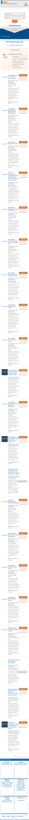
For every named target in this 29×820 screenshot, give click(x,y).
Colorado (21, 764)
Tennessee (7, 798)
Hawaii (11, 764)
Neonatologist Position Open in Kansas (12, 340)
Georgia (7, 801)
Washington (4, 763)
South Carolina (4, 800)
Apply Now (23, 75)
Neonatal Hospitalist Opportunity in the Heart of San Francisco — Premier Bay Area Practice (13, 692)
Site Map (12, 816)
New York (19, 786)
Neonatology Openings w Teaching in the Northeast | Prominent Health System (13, 725)
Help (16, 816)
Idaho (8, 763)
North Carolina (7, 799)
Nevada (20, 763)
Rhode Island (21, 788)
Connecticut (24, 787)
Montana (3, 764)
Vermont (22, 786)
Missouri (6, 784)
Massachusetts (18, 787)
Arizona (25, 763)
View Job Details (23, 56)
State (16, 45)
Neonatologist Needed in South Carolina (12, 306)
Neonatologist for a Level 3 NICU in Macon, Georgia (13, 77)
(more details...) (14, 133)
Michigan (19, 780)
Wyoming (7, 764)
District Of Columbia (7, 786)
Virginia (22, 783)
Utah (23, 763)
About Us (8, 816)
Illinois (11, 785)
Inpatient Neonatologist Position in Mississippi (13, 501)
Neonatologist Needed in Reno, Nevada (12, 599)
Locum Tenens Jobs (21, 800)
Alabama (3, 801)
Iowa (3, 784)
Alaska (25, 764)
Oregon (11, 763)
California (16, 763)
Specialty (12, 45)
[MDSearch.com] (5, 58)
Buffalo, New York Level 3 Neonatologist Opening (13, 629)
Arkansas (10, 784)
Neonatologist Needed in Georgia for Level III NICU (13, 209)
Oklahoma (3, 783)
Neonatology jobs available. (15, 54)
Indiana (22, 780)
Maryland (22, 784)
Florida (11, 801)
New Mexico (17, 764)
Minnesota (10, 783)
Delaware (19, 784)
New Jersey (18, 785)
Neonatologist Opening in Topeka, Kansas (12, 567)
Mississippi (10, 800)
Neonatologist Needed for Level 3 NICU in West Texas (13, 274)
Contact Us (4, 816)
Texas (7, 783)
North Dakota (7, 780)
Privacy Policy (20, 816)
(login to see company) (17, 67)
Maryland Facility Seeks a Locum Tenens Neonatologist (13, 535)
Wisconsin (7, 785)
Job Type (20, 45)
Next (26, 757)
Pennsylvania (23, 785)
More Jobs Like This (23, 59)
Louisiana (3, 785)
